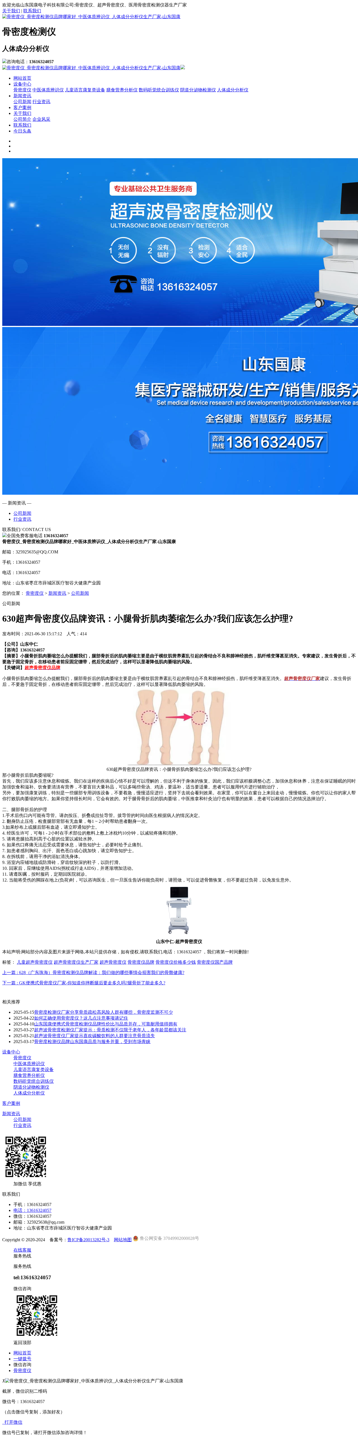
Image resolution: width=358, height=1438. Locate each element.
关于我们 (11, 10)
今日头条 (22, 131)
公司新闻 (22, 101)
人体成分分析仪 (232, 89)
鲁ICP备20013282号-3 (88, 1239)
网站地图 (123, 1239)
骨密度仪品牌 (141, 962)
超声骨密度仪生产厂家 (76, 962)
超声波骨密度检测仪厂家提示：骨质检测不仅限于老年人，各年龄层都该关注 (110, 1029)
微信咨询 (22, 1364)
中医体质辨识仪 (48, 89)
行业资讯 (41, 101)
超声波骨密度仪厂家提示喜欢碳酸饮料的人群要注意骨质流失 (94, 1035)
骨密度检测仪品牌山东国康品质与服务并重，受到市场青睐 (92, 1041)
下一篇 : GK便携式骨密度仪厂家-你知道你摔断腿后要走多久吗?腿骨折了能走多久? (83, 982)
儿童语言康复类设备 (85, 89)
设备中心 (22, 84)
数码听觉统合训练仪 (159, 89)
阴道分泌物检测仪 (198, 89)
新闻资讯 (22, 95)
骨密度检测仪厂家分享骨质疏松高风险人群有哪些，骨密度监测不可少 (103, 1012)
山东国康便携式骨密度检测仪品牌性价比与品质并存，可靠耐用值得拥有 (105, 1024)
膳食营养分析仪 (122, 89)
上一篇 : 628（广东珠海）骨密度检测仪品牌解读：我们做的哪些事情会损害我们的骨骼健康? (93, 972)
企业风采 (41, 119)
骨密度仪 (22, 89)
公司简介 (22, 119)
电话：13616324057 (32, 1210)
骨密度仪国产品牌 (215, 962)
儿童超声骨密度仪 (35, 962)
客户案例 (22, 107)
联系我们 (32, 10)
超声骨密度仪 (113, 962)
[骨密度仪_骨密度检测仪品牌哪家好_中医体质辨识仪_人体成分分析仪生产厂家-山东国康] (91, 16)
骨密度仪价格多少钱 (176, 962)
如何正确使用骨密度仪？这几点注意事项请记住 (81, 1018)
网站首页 (22, 78)
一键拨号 (22, 1358)
